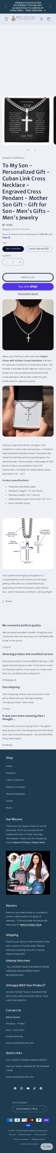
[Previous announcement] (5, 7)
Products (11, 773)
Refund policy (25, 1134)
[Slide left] (21, 150)
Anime (9, 801)
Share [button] (8, 601)
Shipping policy (38, 1139)
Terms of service (21, 1139)
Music (9, 808)
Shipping (6, 229)
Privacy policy (40, 1134)
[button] (6, 19)
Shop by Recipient (15, 794)
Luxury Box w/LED (39, 249)
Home (9, 766)
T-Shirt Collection (15, 780)
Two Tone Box (13, 249)
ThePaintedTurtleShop (26, 1131)
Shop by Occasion (15, 787)
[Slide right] (35, 150)
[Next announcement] (50, 7)
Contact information (29, 1144)
